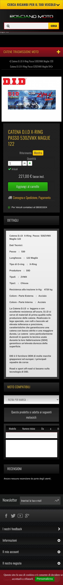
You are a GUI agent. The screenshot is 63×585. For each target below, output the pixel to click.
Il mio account (11, 552)
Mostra (38, 153)
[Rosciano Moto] (31, 13)
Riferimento (26, 153)
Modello (12, 429)
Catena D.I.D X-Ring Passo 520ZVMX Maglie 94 (30, 66)
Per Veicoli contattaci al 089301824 (29, 207)
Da (42, 429)
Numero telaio (28, 429)
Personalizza (45, 578)
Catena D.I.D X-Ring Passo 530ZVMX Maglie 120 (32, 61)
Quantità (31, 158)
